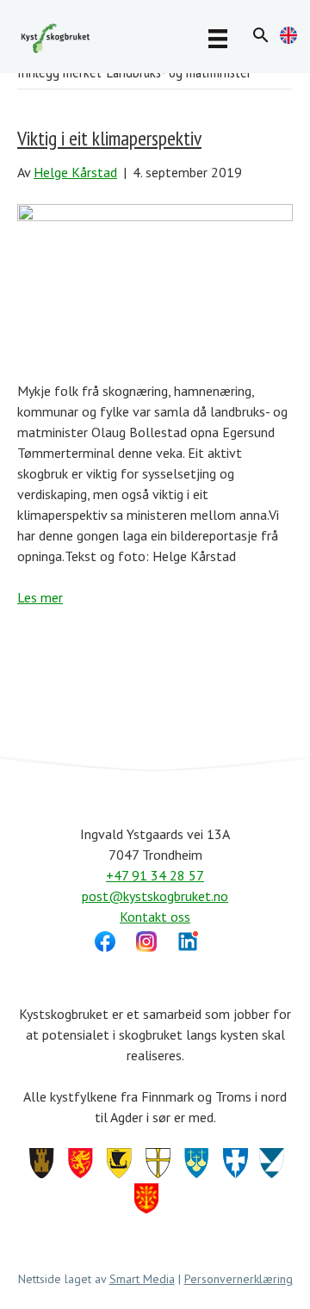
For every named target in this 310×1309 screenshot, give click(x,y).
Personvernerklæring (238, 1279)
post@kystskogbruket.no (155, 896)
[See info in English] (288, 38)
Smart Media (142, 1279)
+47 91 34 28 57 (155, 875)
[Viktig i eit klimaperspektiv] (155, 279)
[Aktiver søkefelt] (261, 35)
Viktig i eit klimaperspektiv (109, 138)
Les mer (40, 597)
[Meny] (218, 37)
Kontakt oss (155, 916)
